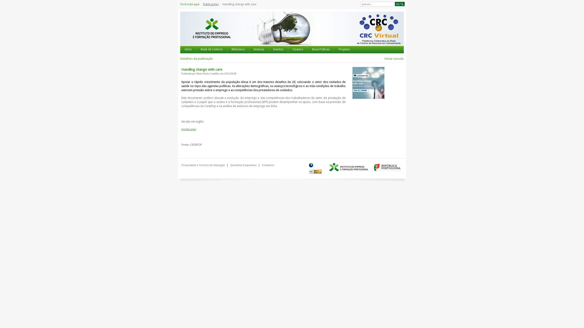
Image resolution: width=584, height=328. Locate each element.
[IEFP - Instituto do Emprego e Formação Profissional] (212, 32)
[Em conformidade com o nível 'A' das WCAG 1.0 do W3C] (316, 168)
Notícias (259, 49)
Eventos (278, 49)
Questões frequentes (243, 165)
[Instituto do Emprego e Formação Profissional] (348, 167)
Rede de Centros (211, 49)
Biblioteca (238, 49)
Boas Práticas (321, 49)
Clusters (297, 49)
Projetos (344, 49)
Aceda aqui (188, 129)
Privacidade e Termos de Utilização (203, 165)
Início (188, 49)
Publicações (211, 4)
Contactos (268, 165)
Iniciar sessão (394, 58)
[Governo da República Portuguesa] (387, 167)
